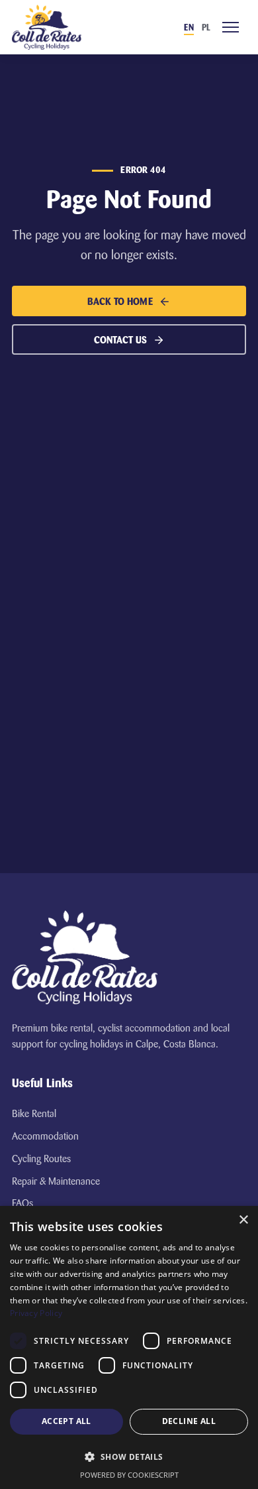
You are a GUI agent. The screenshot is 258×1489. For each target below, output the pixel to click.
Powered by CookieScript (129, 1475)
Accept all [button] (66, 1421)
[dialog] (129, 1347)
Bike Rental (34, 1114)
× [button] (243, 1220)
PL (206, 27)
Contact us (120, 340)
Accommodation (45, 1136)
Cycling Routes (41, 1159)
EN (189, 27)
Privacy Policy (36, 1313)
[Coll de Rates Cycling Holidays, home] (46, 27)
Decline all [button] (189, 1421)
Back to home (120, 302)
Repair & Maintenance (56, 1181)
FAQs (22, 1203)
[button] (129, 1456)
